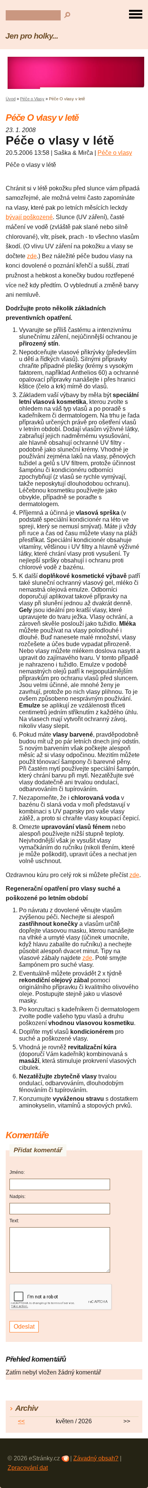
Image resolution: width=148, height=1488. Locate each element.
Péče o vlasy (115, 153)
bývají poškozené (29, 217)
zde (32, 256)
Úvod (11, 99)
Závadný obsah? (95, 1458)
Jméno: (17, 1172)
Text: (14, 1220)
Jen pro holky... (31, 35)
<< (21, 1421)
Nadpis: (17, 1196)
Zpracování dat (28, 1468)
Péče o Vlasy (32, 99)
